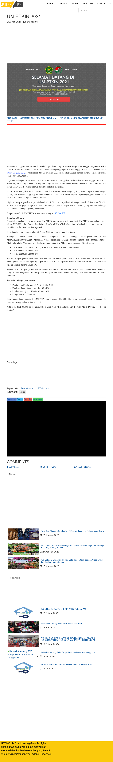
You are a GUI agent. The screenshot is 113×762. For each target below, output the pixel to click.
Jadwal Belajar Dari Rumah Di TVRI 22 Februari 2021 (64, 609)
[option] (56, 93)
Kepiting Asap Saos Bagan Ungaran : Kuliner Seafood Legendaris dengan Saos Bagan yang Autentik (73, 546)
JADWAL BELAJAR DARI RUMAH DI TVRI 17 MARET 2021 (66, 664)
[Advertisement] (56, 44)
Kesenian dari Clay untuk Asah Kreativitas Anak (61, 623)
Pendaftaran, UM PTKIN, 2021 (36, 388)
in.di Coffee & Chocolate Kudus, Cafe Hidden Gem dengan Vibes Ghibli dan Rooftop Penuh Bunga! (72, 560)
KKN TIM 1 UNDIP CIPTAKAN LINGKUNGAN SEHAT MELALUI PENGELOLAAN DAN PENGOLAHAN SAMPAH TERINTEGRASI (68, 638)
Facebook (12, 399)
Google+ (28, 399)
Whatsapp (38, 399)
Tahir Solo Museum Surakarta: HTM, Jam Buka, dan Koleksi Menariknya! (72, 531)
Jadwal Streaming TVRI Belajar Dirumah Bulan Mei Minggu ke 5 (68, 652)
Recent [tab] (12, 474)
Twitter (20, 399)
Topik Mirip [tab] (14, 577)
